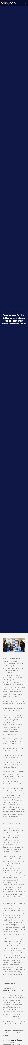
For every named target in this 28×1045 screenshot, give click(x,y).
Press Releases (16, 311)
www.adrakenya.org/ (17, 1040)
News (8, 311)
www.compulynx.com (9, 990)
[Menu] (25, 3)
